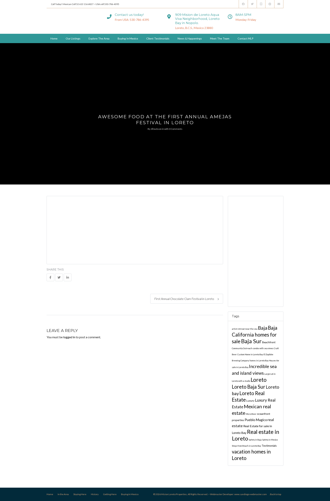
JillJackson (156, 128)
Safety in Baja (255, 439)
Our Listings (73, 38)
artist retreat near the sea (244, 329)
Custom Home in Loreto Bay (250, 354)
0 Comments (175, 128)
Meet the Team (219, 38)
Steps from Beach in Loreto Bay (246, 446)
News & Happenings (190, 38)
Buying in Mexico (128, 38)
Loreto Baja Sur (248, 387)
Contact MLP (245, 38)
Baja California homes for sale (254, 334)
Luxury (250, 400)
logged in (69, 337)
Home (53, 38)
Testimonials (269, 445)
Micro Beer (251, 414)
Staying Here (79, 494)
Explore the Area (99, 38)
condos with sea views (263, 348)
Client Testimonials (157, 38)
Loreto (259, 379)
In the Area (63, 494)
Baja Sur (251, 341)
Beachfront (269, 342)
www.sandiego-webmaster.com (250, 494)
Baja (262, 328)
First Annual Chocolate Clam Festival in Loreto (184, 298)
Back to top (275, 494)
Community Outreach (242, 348)
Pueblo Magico (256, 420)
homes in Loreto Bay (259, 360)
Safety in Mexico (270, 439)
